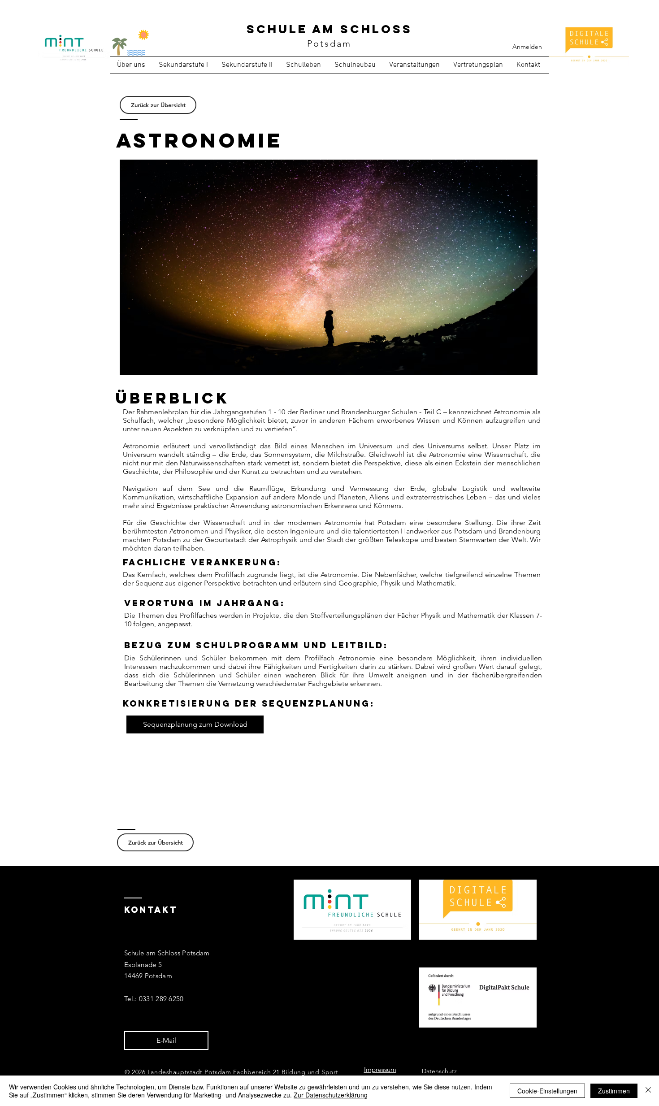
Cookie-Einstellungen (547, 1090)
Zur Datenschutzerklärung (331, 1094)
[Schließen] (648, 1091)
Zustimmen (614, 1090)
